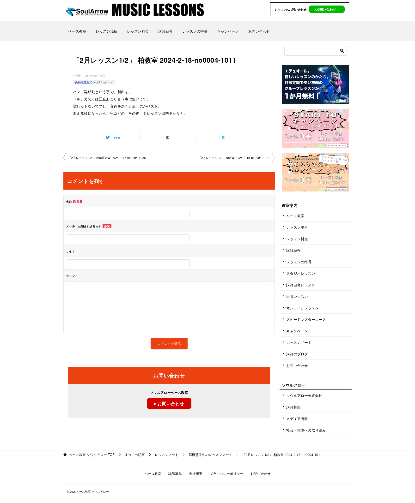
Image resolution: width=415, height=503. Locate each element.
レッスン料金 (138, 31)
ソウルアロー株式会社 (304, 395)
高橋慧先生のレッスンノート (94, 82)
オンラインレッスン (302, 307)
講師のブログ (297, 353)
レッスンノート (298, 342)
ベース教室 (77, 31)
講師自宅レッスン (300, 284)
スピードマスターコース (306, 319)
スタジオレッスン (300, 273)
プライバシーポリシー (226, 473)
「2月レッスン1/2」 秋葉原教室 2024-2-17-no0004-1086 (107, 158)
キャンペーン (228, 31)
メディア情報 (297, 418)
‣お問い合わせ (325, 9)
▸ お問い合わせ (169, 403)
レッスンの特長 (195, 31)
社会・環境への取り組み (306, 429)
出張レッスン (297, 296)
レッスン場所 (106, 31)
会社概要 (195, 473)
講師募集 (293, 406)
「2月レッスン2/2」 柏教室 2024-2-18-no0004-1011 (234, 158)
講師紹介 (165, 31)
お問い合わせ (259, 31)
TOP (92, 455)
